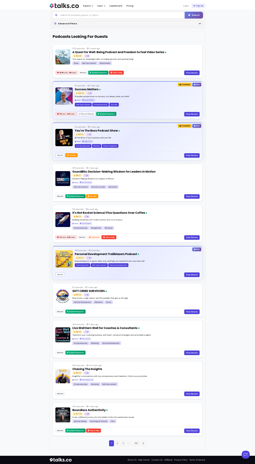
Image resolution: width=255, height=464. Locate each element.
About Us (132, 459)
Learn (100, 5)
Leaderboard (115, 5)
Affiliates (168, 459)
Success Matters (87, 89)
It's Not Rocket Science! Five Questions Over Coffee (109, 213)
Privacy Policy (181, 459)
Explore (87, 5)
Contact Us (157, 459)
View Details (192, 73)
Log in (186, 5)
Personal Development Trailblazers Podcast (106, 254)
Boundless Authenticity (89, 410)
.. (129, 443)
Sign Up (199, 6)
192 (136, 443)
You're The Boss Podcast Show (96, 130)
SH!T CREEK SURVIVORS (88, 291)
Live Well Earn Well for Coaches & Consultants (105, 328)
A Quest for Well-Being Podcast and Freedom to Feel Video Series (118, 52)
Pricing (129, 5)
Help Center (144, 459)
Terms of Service (197, 459)
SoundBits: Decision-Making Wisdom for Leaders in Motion (114, 172)
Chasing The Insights (87, 369)
